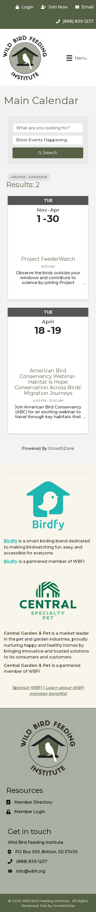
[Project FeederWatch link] (48, 239)
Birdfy (10, 541)
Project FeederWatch (48, 259)
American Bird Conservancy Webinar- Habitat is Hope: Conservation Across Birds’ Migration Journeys (48, 382)
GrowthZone (61, 448)
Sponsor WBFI (27, 687)
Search (50, 152)
